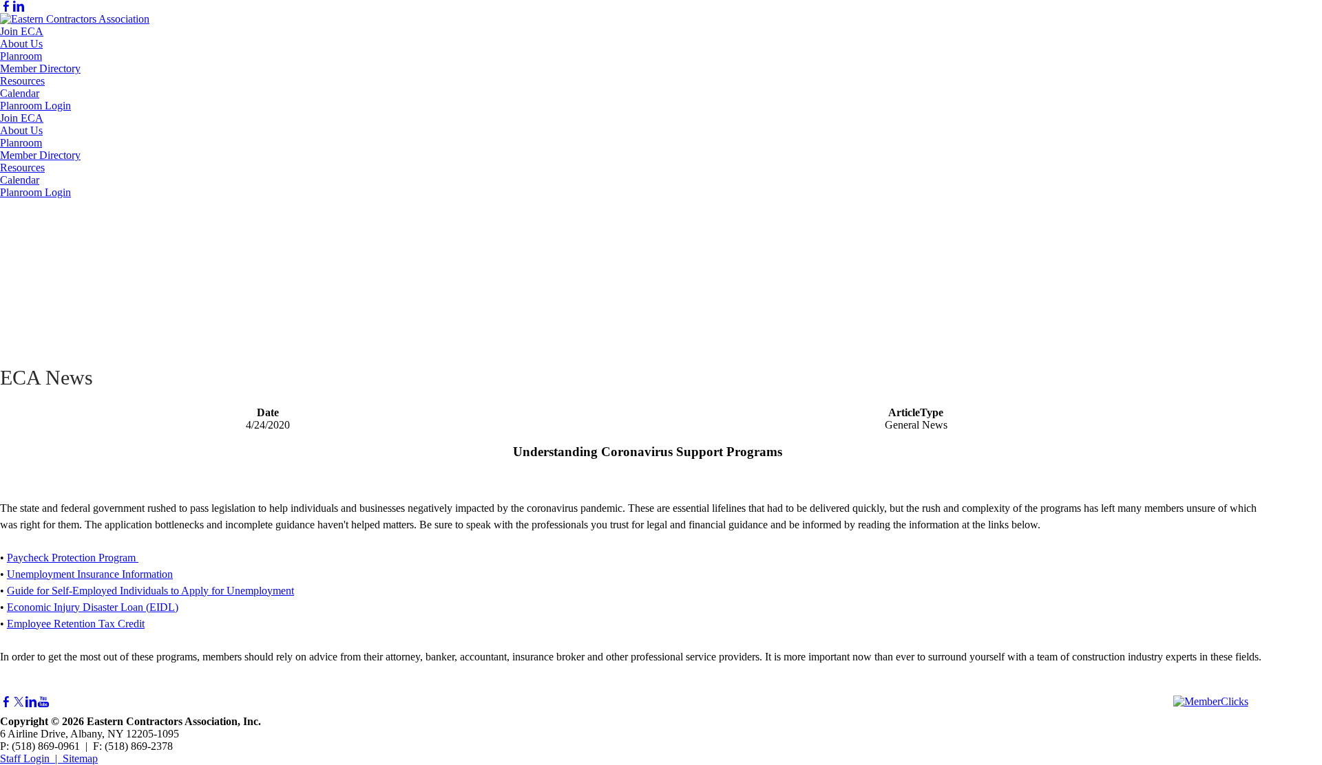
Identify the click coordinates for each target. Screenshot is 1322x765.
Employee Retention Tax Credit (76, 623)
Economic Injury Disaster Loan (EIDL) (92, 607)
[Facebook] (6, 6)
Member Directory (40, 68)
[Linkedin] (18, 6)
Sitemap (80, 758)
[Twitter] (18, 702)
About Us (21, 44)
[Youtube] (43, 702)
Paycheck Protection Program (72, 557)
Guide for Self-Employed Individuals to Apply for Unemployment (150, 590)
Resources (22, 81)
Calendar (19, 93)
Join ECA (21, 31)
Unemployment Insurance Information (90, 574)
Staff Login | (31, 758)
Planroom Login (35, 105)
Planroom (21, 56)
